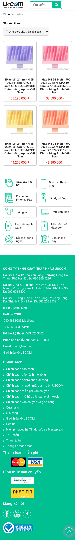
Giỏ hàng (12, 413)
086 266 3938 (47, 301)
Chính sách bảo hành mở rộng (26, 374)
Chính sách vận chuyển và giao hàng (30, 402)
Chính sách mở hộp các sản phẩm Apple (32, 396)
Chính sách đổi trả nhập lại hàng (27, 380)
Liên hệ (10, 424)
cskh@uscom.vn (24, 346)
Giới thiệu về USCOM (17, 352)
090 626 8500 (16, 291)
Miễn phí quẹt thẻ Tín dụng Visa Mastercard (34, 429)
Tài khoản (12, 435)
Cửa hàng (12, 407)
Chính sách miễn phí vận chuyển (27, 391)
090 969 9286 (42, 278)
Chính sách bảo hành (20, 369)
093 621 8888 (40, 339)
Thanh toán (13, 440)
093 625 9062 (35, 333)
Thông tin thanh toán (19, 446)
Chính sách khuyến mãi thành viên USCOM (34, 385)
